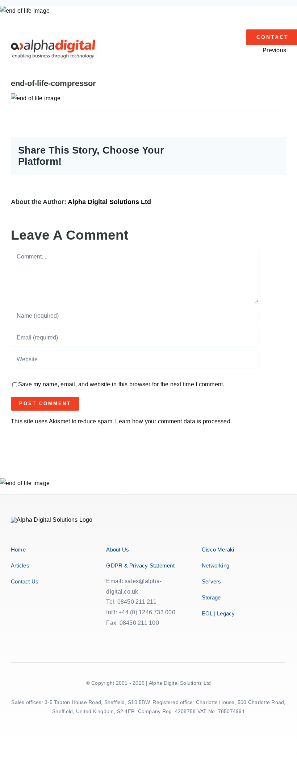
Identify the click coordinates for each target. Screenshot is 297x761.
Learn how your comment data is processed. (173, 421)
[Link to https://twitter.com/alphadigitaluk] (119, 637)
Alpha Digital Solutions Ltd (109, 201)
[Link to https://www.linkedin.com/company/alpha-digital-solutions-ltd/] (139, 637)
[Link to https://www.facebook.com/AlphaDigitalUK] (108, 637)
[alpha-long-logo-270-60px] (53, 42)
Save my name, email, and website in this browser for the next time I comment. (121, 384)
